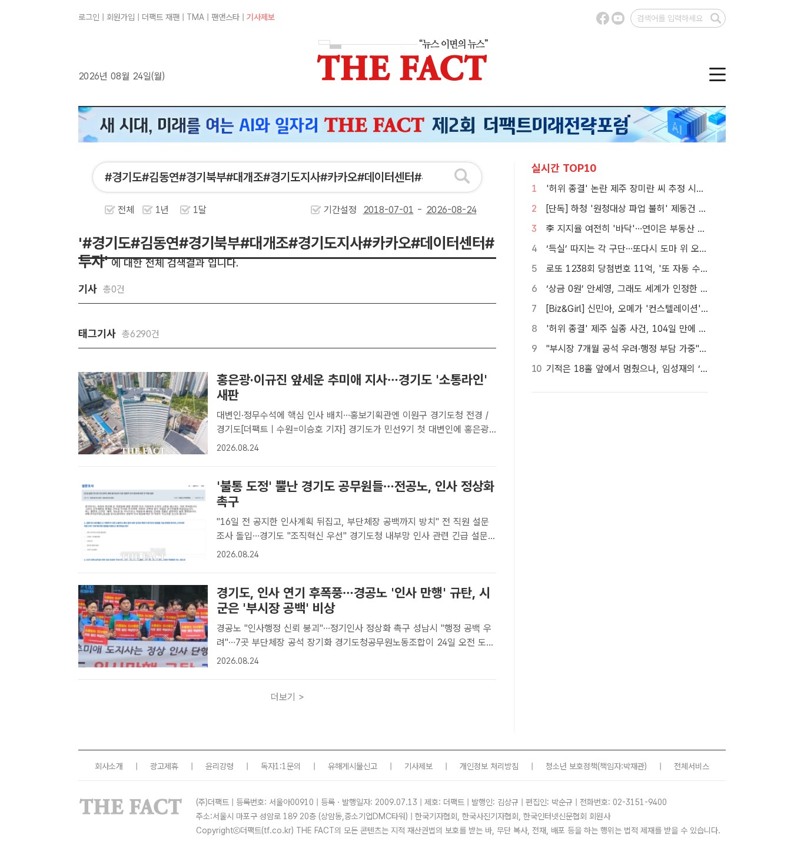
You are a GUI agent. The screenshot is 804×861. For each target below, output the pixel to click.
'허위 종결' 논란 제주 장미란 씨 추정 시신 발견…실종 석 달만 (662, 188)
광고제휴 (164, 766)
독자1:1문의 (281, 766)
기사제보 (261, 17)
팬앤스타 (225, 17)
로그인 (88, 17)
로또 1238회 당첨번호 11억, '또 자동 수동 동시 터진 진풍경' (662, 268)
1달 (200, 209)
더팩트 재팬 (161, 17)
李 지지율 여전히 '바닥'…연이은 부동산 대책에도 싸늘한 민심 (662, 228)
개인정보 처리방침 (489, 766)
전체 (126, 209)
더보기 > (287, 697)
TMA (195, 17)
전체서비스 (691, 766)
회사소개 (109, 766)
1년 (162, 209)
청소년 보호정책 (571, 766)
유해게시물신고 (352, 766)
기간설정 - (375, 209)
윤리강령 (219, 766)
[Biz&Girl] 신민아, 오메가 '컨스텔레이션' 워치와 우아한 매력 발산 (670, 308)
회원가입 (121, 17)
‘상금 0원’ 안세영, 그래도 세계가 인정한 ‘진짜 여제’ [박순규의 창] (669, 288)
